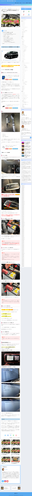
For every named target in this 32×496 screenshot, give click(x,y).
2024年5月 (23, 209)
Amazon (11, 79)
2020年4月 (23, 260)
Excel (23, 29)
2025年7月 (23, 191)
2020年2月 (23, 263)
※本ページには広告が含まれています (16, 4)
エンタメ (23, 23)
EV (23, 39)
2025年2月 (23, 198)
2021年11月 (23, 239)
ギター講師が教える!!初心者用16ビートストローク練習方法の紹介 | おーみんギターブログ (26, 180)
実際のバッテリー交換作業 (6, 36)
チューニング (24, 103)
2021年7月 (23, 243)
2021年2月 (23, 250)
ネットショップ (24, 19)
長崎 (23, 35)
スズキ (23, 52)
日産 (23, 80)
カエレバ (8, 106)
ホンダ (23, 58)
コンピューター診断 (24, 66)
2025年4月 (23, 195)
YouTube (7, 482)
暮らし (23, 15)
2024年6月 (23, 208)
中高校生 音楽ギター (25, 104)
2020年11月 (23, 253)
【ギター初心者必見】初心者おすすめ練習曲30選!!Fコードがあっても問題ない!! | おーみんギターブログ (26, 177)
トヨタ (13, 437)
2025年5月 (23, 194)
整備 (18, 437)
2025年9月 (23, 188)
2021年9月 (23, 240)
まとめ (3, 43)
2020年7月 (23, 257)
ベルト (23, 85)
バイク (23, 40)
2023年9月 (23, 212)
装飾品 (23, 86)
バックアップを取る (7, 37)
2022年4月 (23, 232)
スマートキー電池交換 (25, 67)
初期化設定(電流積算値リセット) (8, 41)
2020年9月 (23, 254)
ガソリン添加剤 (24, 65)
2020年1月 (23, 264)
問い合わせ (29, 15)
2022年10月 (23, 225)
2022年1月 (23, 236)
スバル (23, 53)
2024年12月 (23, 201)
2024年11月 (23, 202)
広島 (23, 34)
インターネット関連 (24, 30)
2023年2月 (23, 219)
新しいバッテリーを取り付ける (8, 39)
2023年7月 (23, 215)
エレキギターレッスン (25, 97)
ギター (23, 92)
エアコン (23, 22)
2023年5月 (23, 216)
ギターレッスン (24, 96)
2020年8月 (23, 256)
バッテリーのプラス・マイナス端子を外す (9, 38)
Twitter (2, 482)
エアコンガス (24, 45)
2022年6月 (23, 229)
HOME (16, 493)
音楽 (23, 12)
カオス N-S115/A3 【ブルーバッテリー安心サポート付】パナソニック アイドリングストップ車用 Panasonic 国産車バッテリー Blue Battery (12, 76)
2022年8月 (23, 226)
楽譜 (23, 105)
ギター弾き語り (24, 98)
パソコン (23, 28)
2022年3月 (23, 233)
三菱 (23, 60)
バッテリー (16, 437)
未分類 (23, 36)
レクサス (23, 59)
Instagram (5, 482)
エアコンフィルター (24, 46)
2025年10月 (23, 187)
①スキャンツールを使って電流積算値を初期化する (10, 42)
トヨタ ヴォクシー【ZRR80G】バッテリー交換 (8, 32)
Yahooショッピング (15, 79)
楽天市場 (7, 79)
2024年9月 (23, 205)
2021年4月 (23, 247)
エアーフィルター (24, 47)
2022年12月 (23, 222)
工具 (5, 35)
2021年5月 (23, 246)
